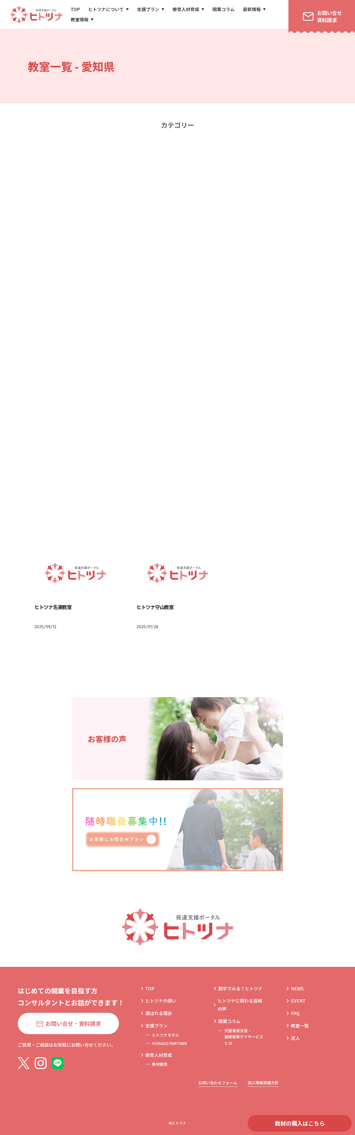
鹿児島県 (109, 486)
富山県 (109, 265)
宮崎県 (245, 464)
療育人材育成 (186, 9)
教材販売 (160, 1064)
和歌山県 (246, 353)
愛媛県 (177, 420)
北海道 (109, 154)
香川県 (109, 420)
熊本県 (109, 464)
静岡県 (109, 309)
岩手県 (245, 154)
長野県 (177, 287)
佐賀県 (177, 442)
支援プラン (148, 9)
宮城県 (109, 176)
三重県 (245, 309)
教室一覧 (300, 1025)
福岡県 (109, 442)
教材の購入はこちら (300, 1123)
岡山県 (245, 376)
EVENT (298, 1000)
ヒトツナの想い (160, 1000)
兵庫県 (109, 353)
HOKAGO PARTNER (169, 1043)
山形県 (245, 176)
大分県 (177, 464)
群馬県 (109, 220)
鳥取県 (109, 376)
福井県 (245, 265)
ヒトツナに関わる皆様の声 (240, 1004)
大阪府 (245, 331)
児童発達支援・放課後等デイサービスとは (243, 1037)
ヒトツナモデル (165, 1035)
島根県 (177, 376)
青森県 (177, 154)
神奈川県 (177, 243)
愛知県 (177, 309)
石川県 (177, 265)
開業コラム (223, 9)
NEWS (297, 988)
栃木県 (245, 198)
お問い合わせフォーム (217, 1082)
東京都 (109, 243)
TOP (75, 9)
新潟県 (245, 243)
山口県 (177, 398)
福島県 (109, 198)
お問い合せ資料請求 (329, 16)
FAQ (295, 1013)
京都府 (177, 331)
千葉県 (245, 220)
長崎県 (245, 442)
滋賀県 (109, 331)
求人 (295, 1038)
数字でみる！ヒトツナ (240, 988)
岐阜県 (245, 287)
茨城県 (177, 198)
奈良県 (177, 353)
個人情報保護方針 (263, 1082)
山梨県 (109, 287)
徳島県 (245, 398)
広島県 (109, 398)
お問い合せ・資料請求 (73, 1023)
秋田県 (177, 176)
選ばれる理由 (158, 1013)
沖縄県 (177, 486)
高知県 (245, 420)
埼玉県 (177, 220)
